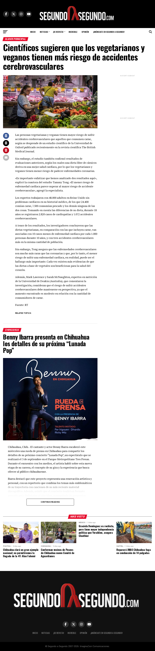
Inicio (33, 31)
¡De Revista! (58, 31)
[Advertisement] (128, 96)
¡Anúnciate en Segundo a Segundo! (109, 31)
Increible (73, 31)
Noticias (44, 31)
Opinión (85, 31)
